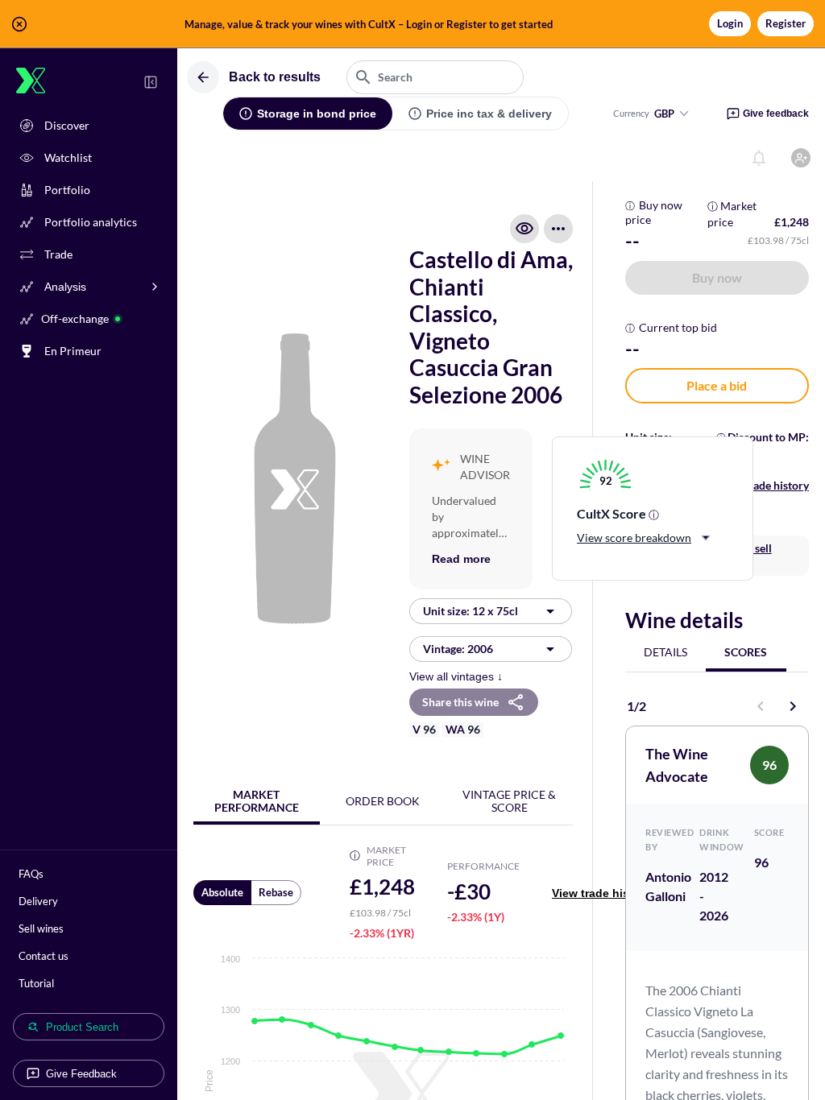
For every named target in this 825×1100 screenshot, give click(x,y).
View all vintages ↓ (456, 676)
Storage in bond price (316, 113)
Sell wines (41, 928)
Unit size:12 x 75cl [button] (470, 611)
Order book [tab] (383, 801)
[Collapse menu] (150, 82)
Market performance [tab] (256, 801)
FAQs (31, 873)
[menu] (558, 228)
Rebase (276, 892)
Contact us (43, 955)
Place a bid (716, 385)
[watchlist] (524, 228)
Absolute (222, 892)
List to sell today (747, 555)
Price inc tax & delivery (489, 113)
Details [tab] (665, 652)
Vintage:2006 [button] (458, 648)
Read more (461, 558)
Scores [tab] (745, 652)
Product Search (82, 1027)
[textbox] (435, 77)
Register (785, 23)
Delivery (38, 901)
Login (730, 23)
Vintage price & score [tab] (509, 801)
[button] (412, 24)
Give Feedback (81, 1074)
